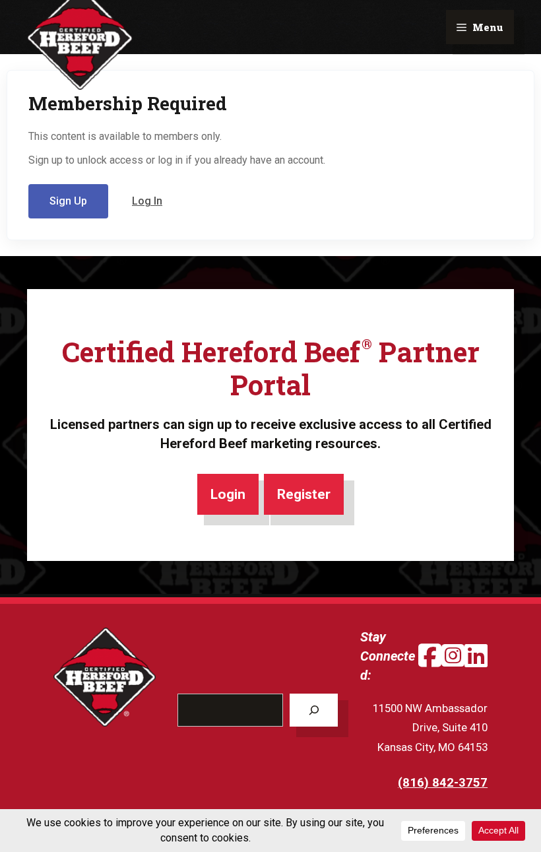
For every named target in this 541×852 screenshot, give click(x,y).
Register (304, 494)
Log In (147, 201)
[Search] (314, 710)
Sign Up (68, 201)
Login (227, 494)
